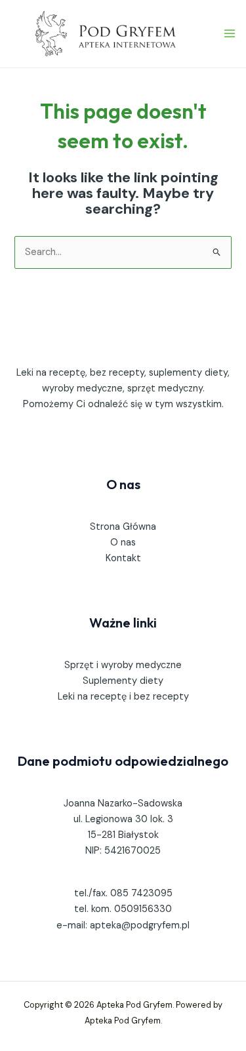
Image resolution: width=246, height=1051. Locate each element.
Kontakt (123, 558)
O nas (123, 542)
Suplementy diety (123, 681)
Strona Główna (123, 527)
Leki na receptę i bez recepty (123, 696)
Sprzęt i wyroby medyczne (123, 665)
